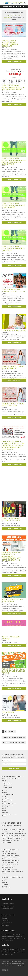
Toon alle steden (6, 888)
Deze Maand (17, 825)
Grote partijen (5, 798)
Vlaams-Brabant (10, 936)
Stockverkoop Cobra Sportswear (12, 600)
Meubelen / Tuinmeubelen (8, 803)
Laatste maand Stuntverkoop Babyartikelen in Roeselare (10, 43)
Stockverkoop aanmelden (8, 903)
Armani (8, 840)
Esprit (8, 837)
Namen (10, 938)
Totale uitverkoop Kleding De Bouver (11, 519)
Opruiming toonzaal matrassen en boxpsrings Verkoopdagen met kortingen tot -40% (11, 556)
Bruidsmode (6, 789)
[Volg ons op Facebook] (3, 970)
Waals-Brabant (18, 936)
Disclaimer (4, 923)
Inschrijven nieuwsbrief (7, 908)
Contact (3, 916)
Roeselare (4, 882)
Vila (11, 840)
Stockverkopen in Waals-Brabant (10, 862)
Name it (13, 837)
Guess (3, 833)
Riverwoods (18, 833)
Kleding (4, 780)
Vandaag (4, 825)
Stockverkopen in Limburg (8, 858)
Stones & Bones (10, 835)
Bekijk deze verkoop (14, 61)
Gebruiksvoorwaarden (7, 922)
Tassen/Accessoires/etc (8, 794)
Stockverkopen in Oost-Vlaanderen (11, 855)
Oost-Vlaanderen (11, 934)
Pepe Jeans (22, 838)
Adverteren (4, 918)
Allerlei (4, 796)
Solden (4, 815)
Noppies (24, 833)
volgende (12, 731)
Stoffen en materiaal (8, 787)
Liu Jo (11, 831)
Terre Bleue (11, 833)
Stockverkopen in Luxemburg (9, 869)
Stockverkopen (12, 877)
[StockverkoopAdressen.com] (14, 2)
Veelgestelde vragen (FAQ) (8, 915)
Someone (16, 831)
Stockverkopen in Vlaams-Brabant (10, 860)
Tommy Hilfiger (5, 831)
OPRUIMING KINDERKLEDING (14, 331)
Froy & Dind (16, 840)
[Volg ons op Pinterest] (7, 970)
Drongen (4, 886)
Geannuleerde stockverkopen (9, 814)
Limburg (4, 936)
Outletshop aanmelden (7, 905)
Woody (4, 835)
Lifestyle (4, 801)
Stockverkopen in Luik (7, 867)
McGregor (4, 838)
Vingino (3, 840)
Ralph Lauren (19, 837)
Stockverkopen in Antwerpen (9, 853)
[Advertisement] (14, 125)
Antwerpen (5, 879)
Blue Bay (21, 831)
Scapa (23, 835)
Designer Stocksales (7, 799)
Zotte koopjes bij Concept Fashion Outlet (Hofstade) (13, 248)
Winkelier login (5, 925)
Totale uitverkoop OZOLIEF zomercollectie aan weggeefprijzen (13, 87)
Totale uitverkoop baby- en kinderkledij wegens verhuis (13, 671)
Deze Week (10, 825)
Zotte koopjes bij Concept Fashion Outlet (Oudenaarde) (13, 205)
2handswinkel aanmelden (8, 906)
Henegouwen (5, 938)
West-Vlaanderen (20, 934)
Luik (14, 938)
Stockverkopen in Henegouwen (10, 864)
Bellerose (4, 837)
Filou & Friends (11, 838)
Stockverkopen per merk (13, 830)
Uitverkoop (5, 812)
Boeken (4, 808)
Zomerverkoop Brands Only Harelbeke (13, 367)
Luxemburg (18, 938)
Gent (3, 880)
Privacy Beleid (5, 920)
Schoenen (4, 792)
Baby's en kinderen (8, 783)
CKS (7, 833)
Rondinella (18, 835)
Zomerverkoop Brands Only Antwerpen (13, 405)
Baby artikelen (5, 790)
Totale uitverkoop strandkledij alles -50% (13, 290)
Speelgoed (5, 806)
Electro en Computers (7, 805)
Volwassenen (6, 782)
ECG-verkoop (8, 712)
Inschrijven (14, 768)
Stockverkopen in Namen (8, 865)
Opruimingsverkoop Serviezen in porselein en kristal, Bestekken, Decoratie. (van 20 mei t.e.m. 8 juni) (13, 445)
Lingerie (5, 785)
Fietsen (4, 810)
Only (17, 838)
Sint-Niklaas (5, 884)
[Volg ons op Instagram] (5, 970)
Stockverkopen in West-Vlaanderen (11, 857)
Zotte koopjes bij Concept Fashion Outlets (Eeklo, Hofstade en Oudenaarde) (14, 161)
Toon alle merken (6, 842)
